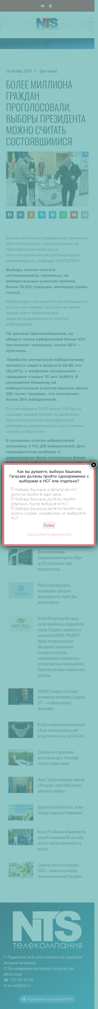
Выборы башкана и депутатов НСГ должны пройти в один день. (44, 492)
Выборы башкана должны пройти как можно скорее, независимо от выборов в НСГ (48, 513)
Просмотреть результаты (49, 534)
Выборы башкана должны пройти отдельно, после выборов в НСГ (43, 501)
